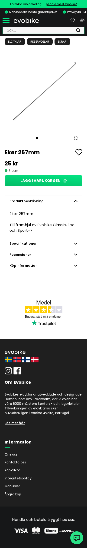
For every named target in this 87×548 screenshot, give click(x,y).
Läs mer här (15, 423)
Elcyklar (15, 42)
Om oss (11, 454)
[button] (43, 91)
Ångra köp (13, 494)
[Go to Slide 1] (37, 138)
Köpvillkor (12, 470)
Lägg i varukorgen (40, 180)
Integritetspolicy (18, 478)
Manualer (12, 486)
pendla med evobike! (61, 4)
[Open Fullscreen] (76, 138)
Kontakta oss (15, 462)
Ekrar (62, 42)
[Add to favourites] (78, 152)
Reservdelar (39, 42)
